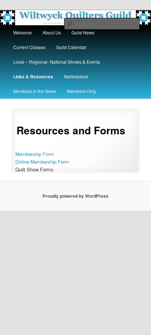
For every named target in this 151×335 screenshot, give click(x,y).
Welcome (22, 32)
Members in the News (34, 91)
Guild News (83, 32)
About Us (52, 32)
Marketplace (76, 76)
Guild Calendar (71, 47)
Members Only (81, 91)
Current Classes (29, 47)
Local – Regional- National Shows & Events (56, 62)
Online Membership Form (42, 161)
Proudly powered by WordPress (75, 196)
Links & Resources (33, 76)
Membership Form (34, 153)
